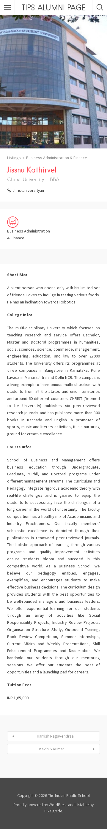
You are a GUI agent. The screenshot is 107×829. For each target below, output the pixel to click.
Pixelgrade (53, 811)
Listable (82, 804)
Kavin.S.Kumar (51, 749)
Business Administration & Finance (56, 157)
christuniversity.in (28, 190)
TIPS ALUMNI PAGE (53, 7)
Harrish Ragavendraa (55, 736)
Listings (14, 157)
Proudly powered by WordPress (40, 804)
